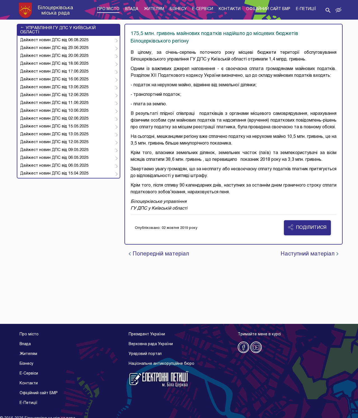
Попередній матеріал (160, 254)
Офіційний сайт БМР (39, 393)
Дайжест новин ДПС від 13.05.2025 (54, 134)
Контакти (29, 383)
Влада (25, 344)
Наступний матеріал (308, 254)
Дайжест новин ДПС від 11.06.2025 (54, 103)
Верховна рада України (151, 344)
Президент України (147, 334)
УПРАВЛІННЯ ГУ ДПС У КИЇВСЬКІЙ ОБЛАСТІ (58, 30)
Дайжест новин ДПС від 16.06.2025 (54, 79)
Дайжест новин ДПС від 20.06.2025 (54, 56)
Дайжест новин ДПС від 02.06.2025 (54, 118)
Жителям (28, 354)
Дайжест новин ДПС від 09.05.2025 (54, 150)
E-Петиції (28, 403)
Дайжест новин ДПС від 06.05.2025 (54, 158)
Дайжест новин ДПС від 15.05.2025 (54, 126)
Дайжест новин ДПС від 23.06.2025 (54, 48)
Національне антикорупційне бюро (161, 364)
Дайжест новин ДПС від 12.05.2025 (54, 142)
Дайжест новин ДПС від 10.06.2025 (54, 111)
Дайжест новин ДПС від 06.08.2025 (54, 40)
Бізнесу (26, 364)
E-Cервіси (29, 373)
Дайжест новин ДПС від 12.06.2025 (54, 95)
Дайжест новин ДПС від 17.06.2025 (54, 71)
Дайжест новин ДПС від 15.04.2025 (54, 173)
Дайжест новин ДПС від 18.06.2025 (54, 64)
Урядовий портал (145, 354)
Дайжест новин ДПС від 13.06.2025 (54, 87)
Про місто (29, 334)
